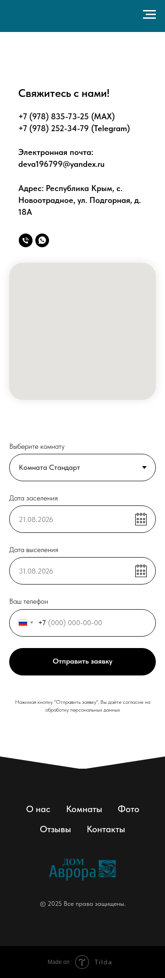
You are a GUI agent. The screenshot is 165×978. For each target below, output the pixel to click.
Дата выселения (33, 549)
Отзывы (55, 829)
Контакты (106, 829)
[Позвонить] (26, 240)
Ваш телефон (28, 601)
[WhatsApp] (42, 240)
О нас (38, 808)
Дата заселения (33, 498)
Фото (128, 808)
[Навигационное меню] (149, 14)
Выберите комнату (37, 446)
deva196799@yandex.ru (61, 164)
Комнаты (84, 808)
